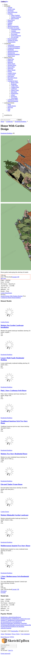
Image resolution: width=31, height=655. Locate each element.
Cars (15, 620)
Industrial (10, 21)
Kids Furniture (15, 18)
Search (19, 119)
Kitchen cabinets (7, 617)
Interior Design (8, 57)
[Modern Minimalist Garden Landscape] (9, 510)
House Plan (11, 59)
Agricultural (11, 45)
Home (5, 4)
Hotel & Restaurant (13, 101)
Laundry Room (12, 73)
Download (3, 591)
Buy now (3, 278)
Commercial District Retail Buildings (11, 297)
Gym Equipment (15, 32)
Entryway (10, 79)
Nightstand (5, 625)
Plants (9, 104)
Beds (2, 617)
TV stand (7, 620)
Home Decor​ (11, 20)
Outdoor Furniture (16, 17)
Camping (13, 31)
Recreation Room (12, 77)
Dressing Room (12, 65)
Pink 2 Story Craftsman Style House (13, 390)
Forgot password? (5, 653)
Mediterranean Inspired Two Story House (15, 546)
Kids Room (11, 76)
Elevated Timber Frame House (11, 484)
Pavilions (5, 626)
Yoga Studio (14, 98)
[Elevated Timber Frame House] (9, 479)
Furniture (10, 13)
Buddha (13, 625)
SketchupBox (4, 1)
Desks (14, 617)
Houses (10, 293)
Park (9, 110)
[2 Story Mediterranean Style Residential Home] (9, 571)
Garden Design (12, 106)
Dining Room (11, 63)
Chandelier (8, 628)
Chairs (7, 618)
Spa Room (14, 96)
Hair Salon (14, 92)
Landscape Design (9, 102)
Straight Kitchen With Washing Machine (12, 296)
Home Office (11, 67)
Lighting (10, 23)
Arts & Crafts (11, 9)
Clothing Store (15, 87)
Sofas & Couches (11, 622)
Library (13, 95)
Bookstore (14, 84)
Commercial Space (13, 81)
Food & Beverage (12, 12)
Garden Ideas (4, 293)
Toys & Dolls (14, 37)
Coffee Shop (14, 85)
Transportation (11, 42)
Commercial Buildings (14, 48)
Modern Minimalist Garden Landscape (14, 515)
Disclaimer (8, 634)
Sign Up (10, 650)
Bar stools (14, 623)
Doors (5, 623)
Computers (26, 625)
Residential (11, 49)
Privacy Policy (16, 634)
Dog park (11, 618)
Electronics (11, 10)
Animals (10, 7)
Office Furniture (15, 15)
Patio (9, 109)
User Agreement (25, 634)
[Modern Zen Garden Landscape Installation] (9, 320)
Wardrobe (19, 620)
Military (10, 24)
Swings (21, 625)
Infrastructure (11, 53)
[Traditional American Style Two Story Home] (9, 416)
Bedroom (10, 62)
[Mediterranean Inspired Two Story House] (9, 540)
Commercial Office (13, 99)
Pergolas (10, 626)
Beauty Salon (14, 82)
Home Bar (10, 68)
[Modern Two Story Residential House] (9, 449)
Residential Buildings (6, 133)
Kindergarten (14, 93)
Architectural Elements (14, 46)
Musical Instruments (13, 26)
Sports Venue (11, 56)
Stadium (9, 623)
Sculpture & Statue (13, 40)
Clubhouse (14, 88)
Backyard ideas (17, 626)
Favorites (3, 592)
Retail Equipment (12, 38)
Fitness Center (15, 90)
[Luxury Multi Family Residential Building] (9, 353)
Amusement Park (15, 29)
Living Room (11, 74)
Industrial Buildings (13, 51)
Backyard (10, 107)
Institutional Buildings (14, 54)
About (2, 634)
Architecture (7, 43)
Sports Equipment (16, 35)
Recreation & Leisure (13, 28)
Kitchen (10, 71)
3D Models (7, 6)
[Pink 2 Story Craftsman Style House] (9, 385)
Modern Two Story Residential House (14, 454)
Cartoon (17, 625)
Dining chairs (20, 623)
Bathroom (10, 60)
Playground (14, 34)
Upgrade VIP (15, 277)
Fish (9, 625)
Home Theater (11, 70)
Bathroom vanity (18, 618)
